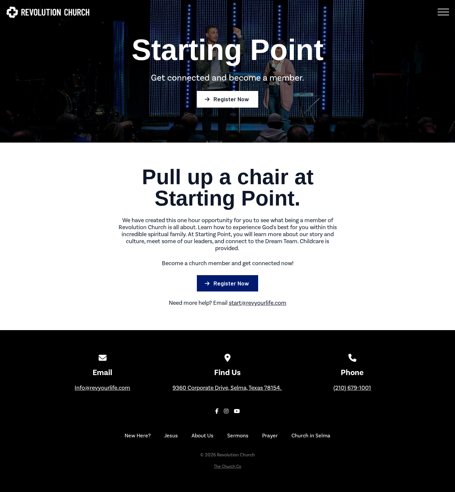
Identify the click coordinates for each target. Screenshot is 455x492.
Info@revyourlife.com (102, 387)
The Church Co (227, 466)
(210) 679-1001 (352, 387)
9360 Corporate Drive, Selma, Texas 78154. (227, 387)
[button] (443, 12)
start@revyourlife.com (257, 302)
